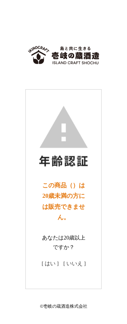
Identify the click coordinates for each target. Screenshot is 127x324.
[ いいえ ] (74, 263)
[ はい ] (50, 263)
